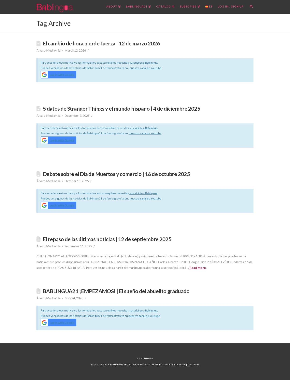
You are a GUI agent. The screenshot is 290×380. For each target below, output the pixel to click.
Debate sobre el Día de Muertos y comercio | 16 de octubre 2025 (116, 174)
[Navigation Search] (250, 7)
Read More (198, 267)
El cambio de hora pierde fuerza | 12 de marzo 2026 (101, 43)
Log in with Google (62, 74)
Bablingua (145, 358)
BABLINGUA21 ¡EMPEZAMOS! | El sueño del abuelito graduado (116, 291)
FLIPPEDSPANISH (117, 364)
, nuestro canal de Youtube (144, 68)
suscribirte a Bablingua (143, 62)
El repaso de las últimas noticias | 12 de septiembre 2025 (107, 239)
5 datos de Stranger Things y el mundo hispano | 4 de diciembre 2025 (121, 108)
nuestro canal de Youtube (144, 315)
